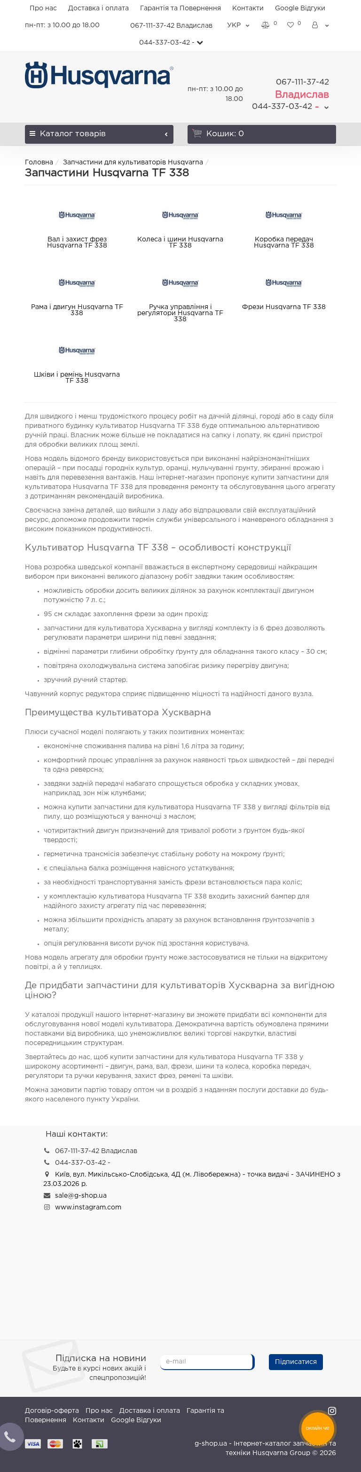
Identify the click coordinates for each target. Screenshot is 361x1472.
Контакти (248, 8)
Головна (39, 162)
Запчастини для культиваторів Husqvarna (133, 162)
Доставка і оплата (98, 8)
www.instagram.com (88, 1207)
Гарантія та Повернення (180, 8)
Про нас (43, 8)
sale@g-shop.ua (81, 1196)
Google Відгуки (300, 8)
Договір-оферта (52, 1411)
